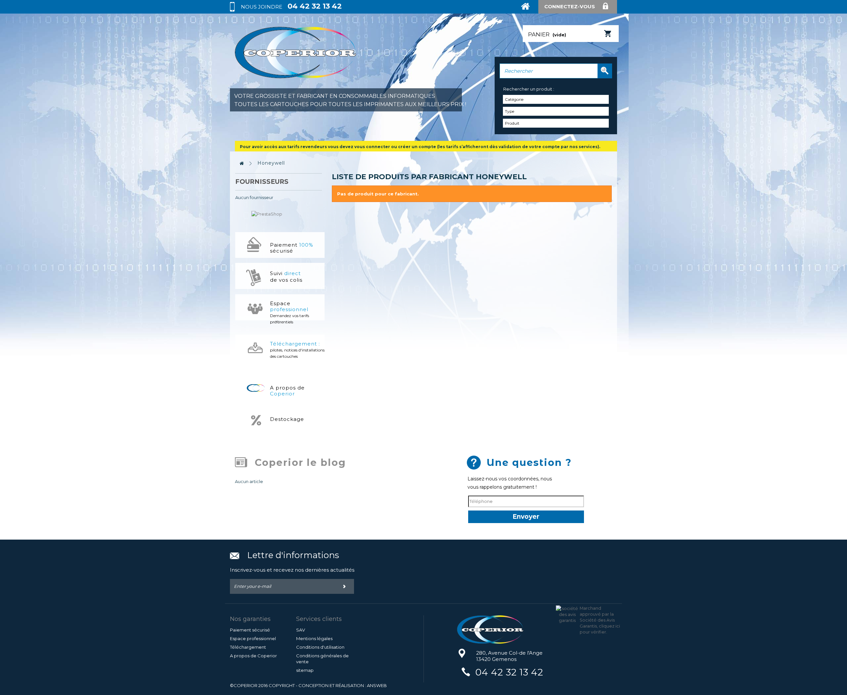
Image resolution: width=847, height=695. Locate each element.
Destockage (287, 419)
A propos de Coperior (253, 655)
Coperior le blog (300, 462)
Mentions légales (314, 638)
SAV (300, 630)
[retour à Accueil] (242, 163)
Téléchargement (248, 647)
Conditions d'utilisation (320, 647)
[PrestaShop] (266, 213)
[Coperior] (504, 629)
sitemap (305, 670)
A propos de (287, 391)
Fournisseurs (262, 181)
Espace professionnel (253, 638)
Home (529, 11)
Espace (289, 312)
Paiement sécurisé (291, 248)
